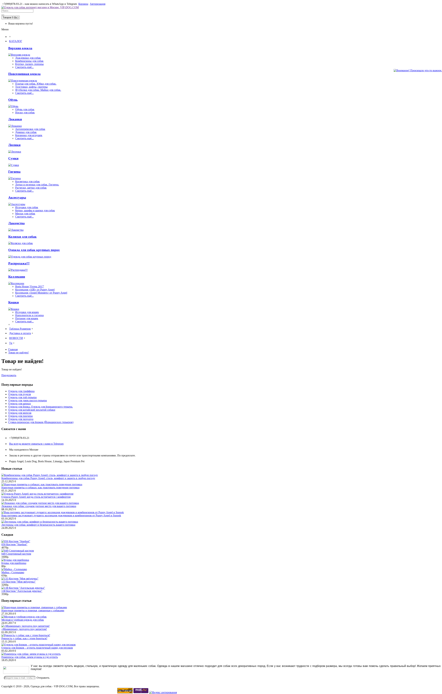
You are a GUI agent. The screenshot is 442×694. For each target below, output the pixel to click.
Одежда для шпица (19, 403)
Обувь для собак (24, 109)
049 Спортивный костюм (16, 553)
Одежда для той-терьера (22, 397)
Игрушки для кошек (27, 312)
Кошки (13, 302)
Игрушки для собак (26, 207)
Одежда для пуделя (19, 394)
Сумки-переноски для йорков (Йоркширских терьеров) (40, 422)
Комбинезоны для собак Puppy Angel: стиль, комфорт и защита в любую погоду (48, 478)
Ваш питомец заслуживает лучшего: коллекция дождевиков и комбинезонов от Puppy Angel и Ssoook (61, 515)
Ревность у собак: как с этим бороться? (24, 638)
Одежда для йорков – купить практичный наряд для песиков (37, 647)
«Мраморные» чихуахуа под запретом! (24, 629)
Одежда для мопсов (19, 412)
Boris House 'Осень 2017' (29, 286)
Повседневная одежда (24, 74)
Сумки (13, 158)
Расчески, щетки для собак (31, 187)
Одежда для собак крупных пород (34, 250)
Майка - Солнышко (12, 572)
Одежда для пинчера (20, 416)
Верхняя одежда (20, 48)
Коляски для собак (22, 236)
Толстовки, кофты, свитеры (31, 86)
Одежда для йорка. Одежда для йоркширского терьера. (40, 406)
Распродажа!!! (19, 263)
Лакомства (16, 223)
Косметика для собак (27, 181)
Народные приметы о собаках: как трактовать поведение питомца (40, 487)
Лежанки (15, 119)
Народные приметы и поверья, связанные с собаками (32, 610)
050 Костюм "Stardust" (14, 544)
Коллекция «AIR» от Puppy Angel (35, 289)
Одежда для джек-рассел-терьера (27, 400)
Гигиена (14, 171)
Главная (13, 349)
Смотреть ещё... (24, 67)
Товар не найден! (18, 352)
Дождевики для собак (28, 57)
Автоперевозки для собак (30, 129)
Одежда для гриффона (21, 391)
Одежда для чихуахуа (20, 419)
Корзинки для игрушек (28, 135)
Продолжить (8, 375)
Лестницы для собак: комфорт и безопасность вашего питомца (38, 524)
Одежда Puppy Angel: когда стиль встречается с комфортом (36, 496)
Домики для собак (26, 132)
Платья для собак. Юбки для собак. (35, 83)
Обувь (13, 100)
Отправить (43, 677)
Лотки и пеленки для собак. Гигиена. (37, 184)
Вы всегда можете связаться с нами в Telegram (36, 443)
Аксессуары (17, 197)
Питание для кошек (26, 318)
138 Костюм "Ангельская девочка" (21, 591)
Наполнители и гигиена (29, 315)
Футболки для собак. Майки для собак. (38, 89)
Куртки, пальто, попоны (29, 64)
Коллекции (16, 276)
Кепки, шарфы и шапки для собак (35, 210)
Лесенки (14, 145)
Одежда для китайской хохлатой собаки (31, 409)
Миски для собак (25, 213)
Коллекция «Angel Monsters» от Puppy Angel (41, 292)
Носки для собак (25, 112)
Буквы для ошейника (13, 563)
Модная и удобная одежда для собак (22, 619)
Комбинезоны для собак (29, 60)
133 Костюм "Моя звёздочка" (18, 581)
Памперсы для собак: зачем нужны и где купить (29, 657)
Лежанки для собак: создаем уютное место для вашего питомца (38, 506)
